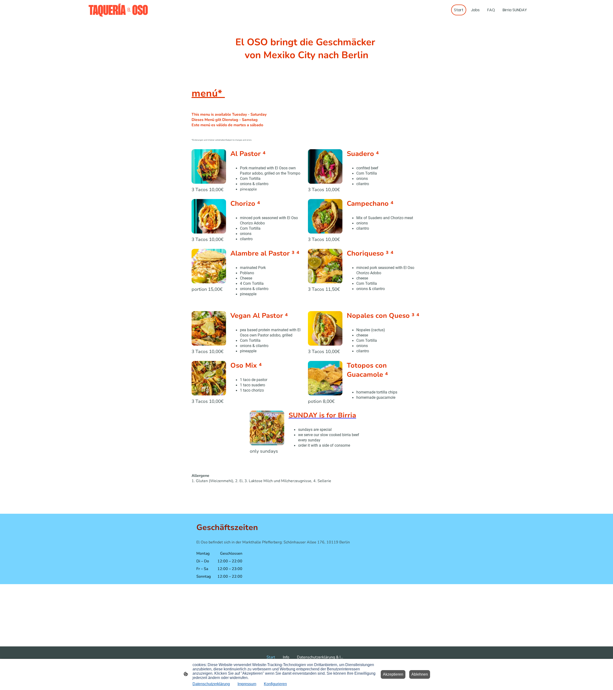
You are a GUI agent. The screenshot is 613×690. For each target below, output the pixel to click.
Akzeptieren (393, 674)
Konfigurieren (275, 684)
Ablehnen (419, 674)
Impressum (247, 684)
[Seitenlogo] (118, 10)
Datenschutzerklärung (211, 684)
